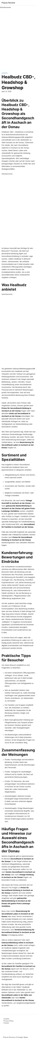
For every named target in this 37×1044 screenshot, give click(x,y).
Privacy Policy (9, 1021)
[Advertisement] (18, 38)
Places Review (8, 3)
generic (5, 73)
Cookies (6, 1019)
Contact (6, 1023)
